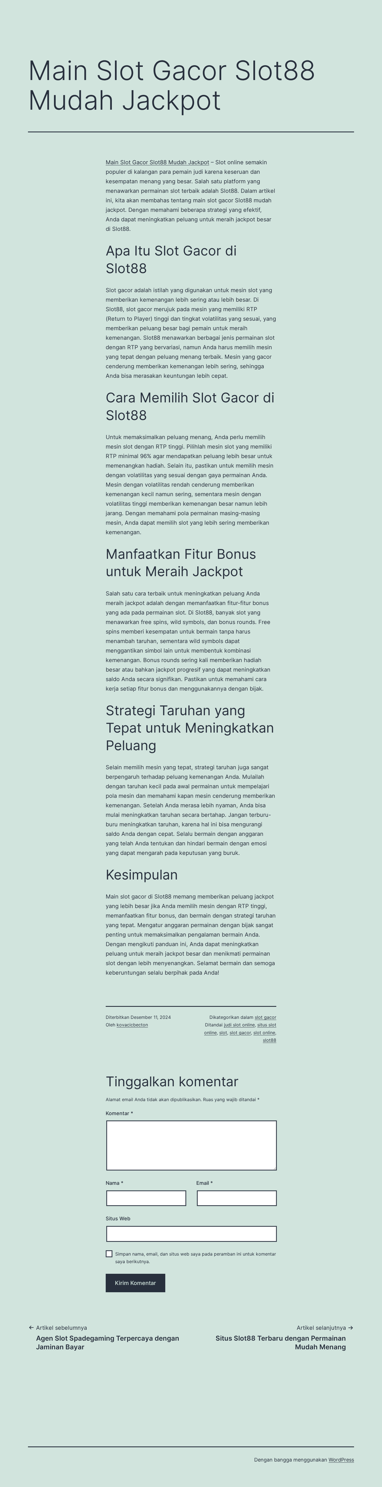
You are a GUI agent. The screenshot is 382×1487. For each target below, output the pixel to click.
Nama (114, 1183)
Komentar (119, 1113)
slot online (264, 1032)
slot (223, 1032)
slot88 (269, 1040)
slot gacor (265, 1017)
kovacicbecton (132, 1025)
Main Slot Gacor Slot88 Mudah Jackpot (157, 162)
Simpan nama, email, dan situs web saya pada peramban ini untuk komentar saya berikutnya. (195, 1257)
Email (204, 1183)
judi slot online (239, 1025)
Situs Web (118, 1218)
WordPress (341, 1460)
